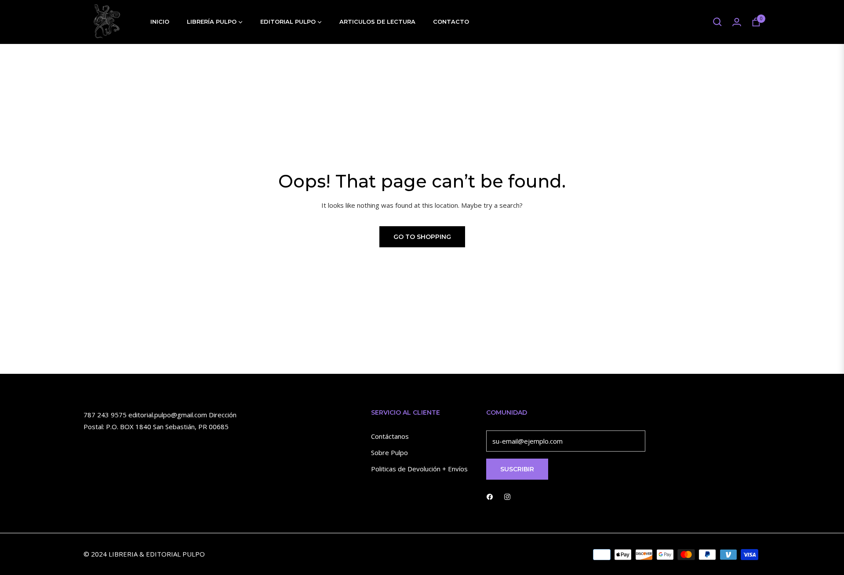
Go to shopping (422, 237)
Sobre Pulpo (389, 452)
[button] (717, 22)
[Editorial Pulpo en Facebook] (489, 496)
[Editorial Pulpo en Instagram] (507, 496)
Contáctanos (390, 436)
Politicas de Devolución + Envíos (419, 468)
